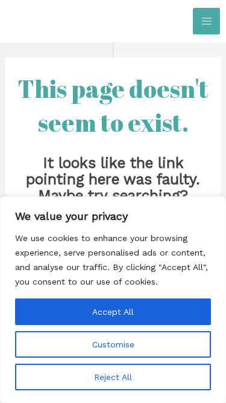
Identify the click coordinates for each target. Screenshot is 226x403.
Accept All (113, 312)
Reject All (113, 377)
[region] (113, 299)
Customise (113, 344)
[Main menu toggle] (206, 21)
